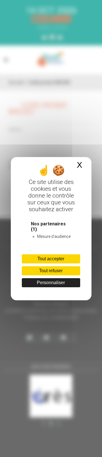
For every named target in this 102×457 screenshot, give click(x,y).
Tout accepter (50, 258)
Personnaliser (51, 282)
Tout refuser (51, 270)
